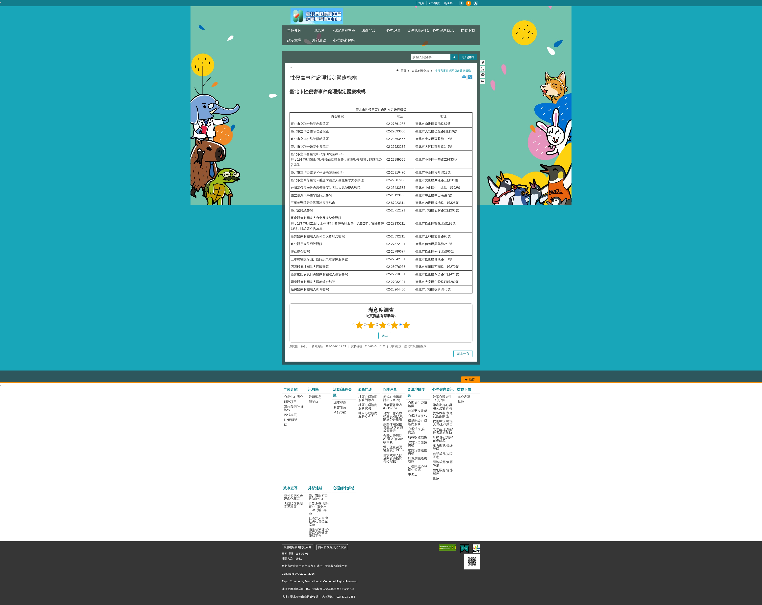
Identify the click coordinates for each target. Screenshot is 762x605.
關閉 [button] (472, 379)
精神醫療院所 (417, 411)
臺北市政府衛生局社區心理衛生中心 (316, 16)
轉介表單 (464, 397)
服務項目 (290, 401)
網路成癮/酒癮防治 (443, 463)
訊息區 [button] (319, 30)
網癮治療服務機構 (417, 452)
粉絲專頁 (290, 415)
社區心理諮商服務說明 (367, 406)
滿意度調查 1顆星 (359, 325)
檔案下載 (464, 389)
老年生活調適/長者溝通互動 (443, 431)
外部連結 (315, 488)
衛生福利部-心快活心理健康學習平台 (319, 532)
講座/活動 (340, 402)
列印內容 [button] (464, 77)
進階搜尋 (468, 57)
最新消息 (315, 397)
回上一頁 (463, 353)
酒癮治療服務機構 (417, 443)
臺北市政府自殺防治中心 (318, 497)
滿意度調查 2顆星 (371, 325)
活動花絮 (340, 412)
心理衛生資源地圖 (417, 404)
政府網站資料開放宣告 (297, 547)
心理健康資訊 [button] (443, 30)
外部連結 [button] (319, 40)
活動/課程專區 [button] (344, 30)
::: (1, 1)
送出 (374, 335)
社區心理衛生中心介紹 (442, 398)
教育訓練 (340, 407)
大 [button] (475, 3)
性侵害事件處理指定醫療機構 (453, 70)
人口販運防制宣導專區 (293, 505)
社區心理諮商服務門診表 (367, 398)
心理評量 (390, 389)
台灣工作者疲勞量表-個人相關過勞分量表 (393, 416)
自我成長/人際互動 (443, 455)
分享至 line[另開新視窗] (482, 75)
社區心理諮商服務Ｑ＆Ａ (367, 414)
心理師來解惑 (344, 40)
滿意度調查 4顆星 (394, 325)
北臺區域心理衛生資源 (417, 468)
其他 (461, 401)
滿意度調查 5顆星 (406, 325)
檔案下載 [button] (468, 30)
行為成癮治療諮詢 (417, 460)
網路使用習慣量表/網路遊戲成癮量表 (393, 427)
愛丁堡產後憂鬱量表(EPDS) (393, 448)
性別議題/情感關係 (443, 471)
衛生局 (448, 3)
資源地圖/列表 (420, 70)
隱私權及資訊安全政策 (332, 547)
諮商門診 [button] (369, 30)
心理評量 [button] (393, 30)
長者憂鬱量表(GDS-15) (392, 406)
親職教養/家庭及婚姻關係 (443, 414)
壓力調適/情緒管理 (443, 447)
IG (285, 424)
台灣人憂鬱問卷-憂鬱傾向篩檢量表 (393, 439)
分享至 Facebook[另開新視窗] (482, 62)
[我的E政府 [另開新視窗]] (464, 549)
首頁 (421, 3)
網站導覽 (434, 3)
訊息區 (313, 389)
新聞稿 (313, 401)
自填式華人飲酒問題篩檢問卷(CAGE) (392, 458)
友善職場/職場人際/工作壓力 (443, 423)
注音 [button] (469, 77)
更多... (412, 474)
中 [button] (468, 3)
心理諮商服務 (417, 416)
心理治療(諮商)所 (416, 430)
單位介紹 (290, 389)
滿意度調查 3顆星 (383, 325)
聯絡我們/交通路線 (294, 408)
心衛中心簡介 (293, 397)
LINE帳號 (290, 420)
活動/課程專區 (342, 392)
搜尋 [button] (454, 57)
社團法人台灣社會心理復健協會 (318, 521)
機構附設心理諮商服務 (417, 422)
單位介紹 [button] (294, 30)
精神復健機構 (417, 437)
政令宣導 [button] (294, 40)
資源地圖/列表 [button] (418, 30)
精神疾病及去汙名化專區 (293, 497)
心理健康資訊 (443, 389)
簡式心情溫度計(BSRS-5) (392, 398)
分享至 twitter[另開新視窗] (482, 68)
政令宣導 (290, 488)
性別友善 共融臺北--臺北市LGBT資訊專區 (319, 508)
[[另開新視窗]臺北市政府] (476, 548)
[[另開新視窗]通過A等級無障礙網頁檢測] (447, 547)
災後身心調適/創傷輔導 (443, 439)
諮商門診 (365, 389)
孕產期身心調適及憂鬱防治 (442, 406)
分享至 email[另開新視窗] (482, 81)
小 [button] (461, 3)
